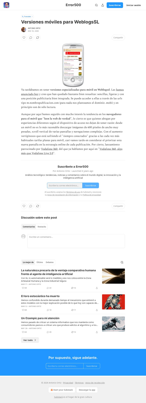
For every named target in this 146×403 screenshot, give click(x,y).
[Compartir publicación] (103, 5)
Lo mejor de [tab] (28, 262)
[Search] (96, 5)
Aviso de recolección (95, 382)
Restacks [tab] (42, 226)
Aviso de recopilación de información (62, 195)
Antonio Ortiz (34, 28)
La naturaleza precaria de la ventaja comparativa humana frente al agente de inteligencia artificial (58, 272)
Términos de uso (73, 192)
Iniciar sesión (133, 5)
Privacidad (68, 382)
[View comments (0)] (31, 37)
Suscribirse (115, 5)
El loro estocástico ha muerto (40, 296)
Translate (27, 16)
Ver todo (28, 340)
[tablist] (34, 227)
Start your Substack (63, 389)
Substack (58, 397)
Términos (79, 382)
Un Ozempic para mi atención (40, 318)
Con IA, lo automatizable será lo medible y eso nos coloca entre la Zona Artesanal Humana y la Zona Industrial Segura (56, 279)
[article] (73, 279)
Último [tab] (39, 262)
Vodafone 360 (49, 149)
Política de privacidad (92, 195)
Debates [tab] (49, 262)
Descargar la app (87, 389)
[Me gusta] (24, 37)
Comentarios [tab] (29, 226)
